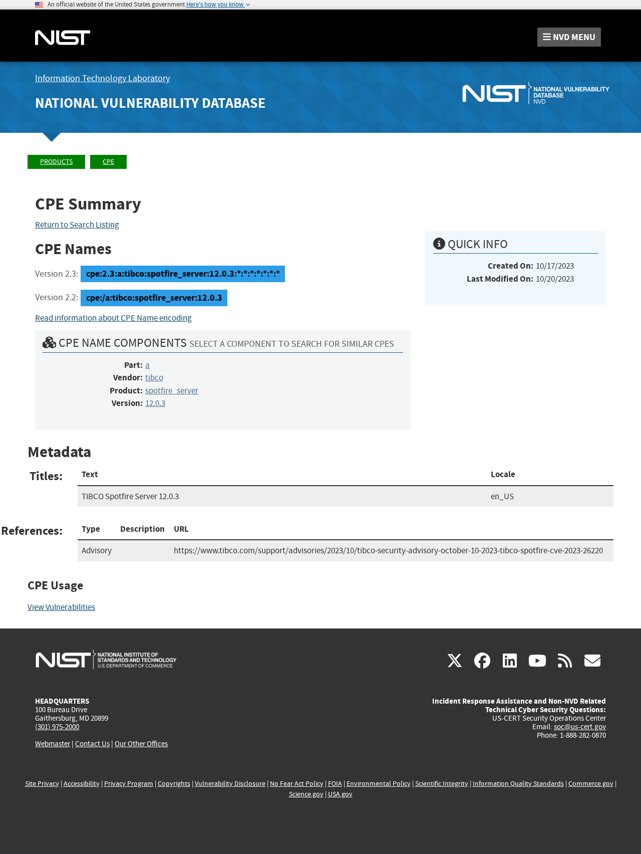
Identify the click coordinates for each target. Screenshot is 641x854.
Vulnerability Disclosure (230, 783)
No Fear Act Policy (297, 783)
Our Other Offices (141, 744)
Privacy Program (128, 783)
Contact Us (92, 744)
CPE (108, 161)
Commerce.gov (590, 783)
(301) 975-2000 (57, 727)
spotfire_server (171, 390)
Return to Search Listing (77, 225)
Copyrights (174, 783)
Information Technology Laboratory (102, 78)
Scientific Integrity (441, 783)
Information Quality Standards (518, 783)
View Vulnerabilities (61, 607)
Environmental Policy (379, 783)
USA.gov (340, 794)
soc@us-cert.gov (580, 727)
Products (56, 161)
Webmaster (52, 744)
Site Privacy (42, 783)
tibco (154, 377)
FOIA (335, 783)
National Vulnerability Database (150, 103)
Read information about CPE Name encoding (113, 318)
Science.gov (306, 794)
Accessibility (82, 783)
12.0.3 (155, 403)
